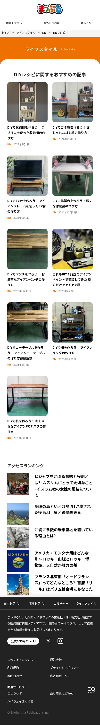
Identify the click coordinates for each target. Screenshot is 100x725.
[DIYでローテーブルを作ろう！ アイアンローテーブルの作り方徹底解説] (27, 305)
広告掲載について (61, 676)
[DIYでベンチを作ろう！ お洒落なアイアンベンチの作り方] (27, 232)
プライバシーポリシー (64, 667)
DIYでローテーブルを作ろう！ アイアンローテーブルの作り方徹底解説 (26, 352)
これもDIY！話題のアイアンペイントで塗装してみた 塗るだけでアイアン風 (72, 279)
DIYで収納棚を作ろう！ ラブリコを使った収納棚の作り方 (26, 132)
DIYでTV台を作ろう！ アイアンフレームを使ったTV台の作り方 (26, 206)
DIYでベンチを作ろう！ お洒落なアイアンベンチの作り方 (26, 279)
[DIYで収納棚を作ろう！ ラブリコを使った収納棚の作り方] (27, 85)
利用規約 (13, 667)
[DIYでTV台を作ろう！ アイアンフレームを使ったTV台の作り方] (27, 158)
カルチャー (87, 23)
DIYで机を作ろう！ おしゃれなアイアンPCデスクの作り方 (26, 426)
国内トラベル (14, 23)
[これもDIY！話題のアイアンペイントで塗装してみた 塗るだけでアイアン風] (72, 232)
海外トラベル (51, 23)
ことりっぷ (14, 693)
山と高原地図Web (62, 693)
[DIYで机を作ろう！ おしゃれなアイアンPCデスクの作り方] (27, 379)
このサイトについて (20, 659)
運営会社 (56, 659)
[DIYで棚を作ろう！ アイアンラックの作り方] (72, 305)
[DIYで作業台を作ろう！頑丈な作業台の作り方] (72, 158)
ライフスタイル (86, 603)
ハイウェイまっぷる (20, 701)
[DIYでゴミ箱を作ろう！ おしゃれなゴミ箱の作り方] (72, 85)
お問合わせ (14, 676)
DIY (9, 144)
